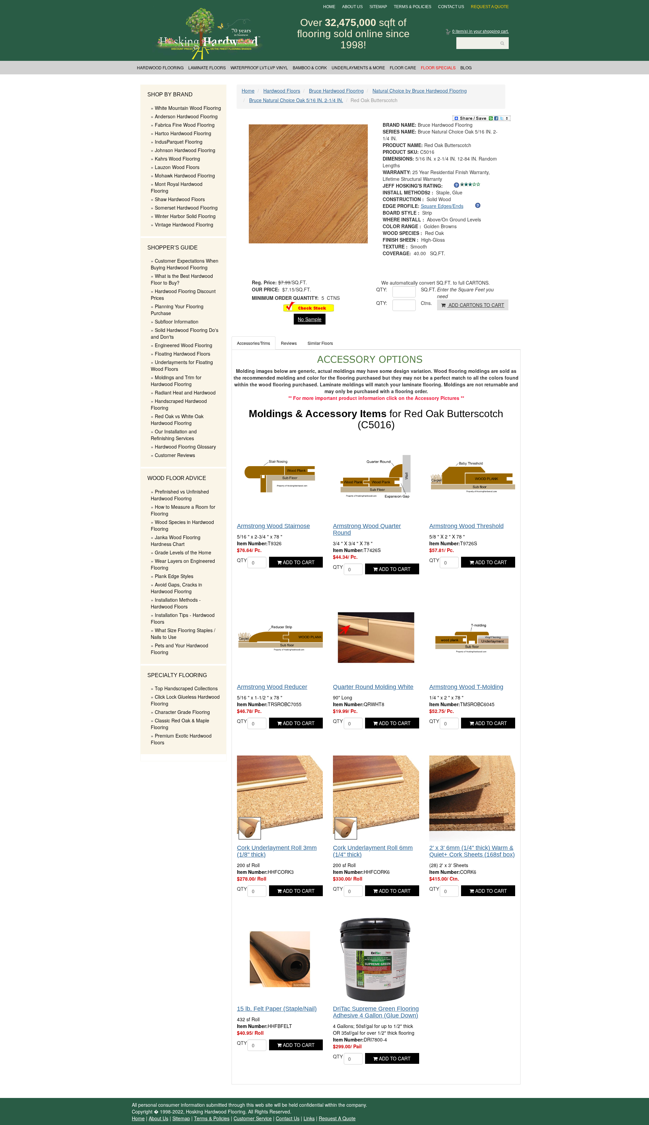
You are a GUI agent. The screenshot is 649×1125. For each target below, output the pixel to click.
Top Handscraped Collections (186, 688)
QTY (242, 560)
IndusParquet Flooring (178, 141)
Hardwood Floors (281, 90)
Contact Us (451, 6)
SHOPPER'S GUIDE (172, 247)
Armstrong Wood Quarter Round (367, 529)
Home (329, 6)
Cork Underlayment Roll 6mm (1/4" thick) (373, 851)
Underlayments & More (358, 67)
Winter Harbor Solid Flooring (185, 216)
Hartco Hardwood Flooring (183, 133)
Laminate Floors (207, 67)
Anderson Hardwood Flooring (186, 116)
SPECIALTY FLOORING (177, 675)
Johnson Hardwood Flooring (185, 150)
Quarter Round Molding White (373, 687)
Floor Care (403, 67)
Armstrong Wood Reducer (272, 687)
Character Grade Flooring (182, 712)
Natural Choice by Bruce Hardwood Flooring (419, 90)
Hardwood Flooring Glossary (185, 446)
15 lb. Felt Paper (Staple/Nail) (277, 1008)
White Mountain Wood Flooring (188, 107)
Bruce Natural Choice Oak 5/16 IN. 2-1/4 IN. (296, 100)
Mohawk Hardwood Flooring (185, 175)
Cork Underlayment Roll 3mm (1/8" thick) (277, 851)
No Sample (309, 319)
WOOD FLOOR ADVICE (176, 478)
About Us (352, 6)
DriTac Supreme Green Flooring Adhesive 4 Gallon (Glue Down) (376, 1012)
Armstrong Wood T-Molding (466, 687)
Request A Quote (490, 6)
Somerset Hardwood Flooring (186, 207)
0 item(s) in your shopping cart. (480, 31)
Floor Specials (438, 67)
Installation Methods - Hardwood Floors (176, 603)
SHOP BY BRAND (170, 94)
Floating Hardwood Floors (182, 353)
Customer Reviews (175, 455)
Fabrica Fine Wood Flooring (185, 124)
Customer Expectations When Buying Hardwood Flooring (184, 264)
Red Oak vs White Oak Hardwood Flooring (177, 419)
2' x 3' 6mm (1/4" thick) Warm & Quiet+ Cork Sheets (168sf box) (472, 851)
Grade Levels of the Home (183, 552)
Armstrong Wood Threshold (466, 526)
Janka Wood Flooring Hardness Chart (175, 540)
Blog (466, 67)
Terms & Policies (412, 6)
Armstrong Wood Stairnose (273, 526)
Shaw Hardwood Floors (180, 199)
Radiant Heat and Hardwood (185, 392)
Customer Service (253, 1118)
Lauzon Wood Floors (177, 167)
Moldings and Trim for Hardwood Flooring (176, 380)
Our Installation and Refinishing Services (174, 434)
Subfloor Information (176, 321)
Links (309, 1118)
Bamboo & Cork (310, 67)
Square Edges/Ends (442, 205)
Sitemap (378, 6)
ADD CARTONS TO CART (475, 305)
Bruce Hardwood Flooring (336, 90)
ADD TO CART (298, 562)
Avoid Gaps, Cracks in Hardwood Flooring (176, 588)
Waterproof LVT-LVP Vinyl (259, 67)
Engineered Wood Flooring (183, 345)
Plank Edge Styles (174, 576)
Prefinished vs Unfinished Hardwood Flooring (180, 495)
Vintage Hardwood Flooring (184, 224)
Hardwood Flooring (160, 67)
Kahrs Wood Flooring (177, 158)
